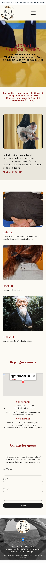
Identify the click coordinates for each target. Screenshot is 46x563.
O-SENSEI (8, 337)
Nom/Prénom (8, 469)
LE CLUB (8, 286)
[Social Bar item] (23, 539)
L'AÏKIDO (8, 232)
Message (6, 489)
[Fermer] (33, 376)
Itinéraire (13, 379)
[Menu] (33, 13)
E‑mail (5, 479)
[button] (23, 383)
